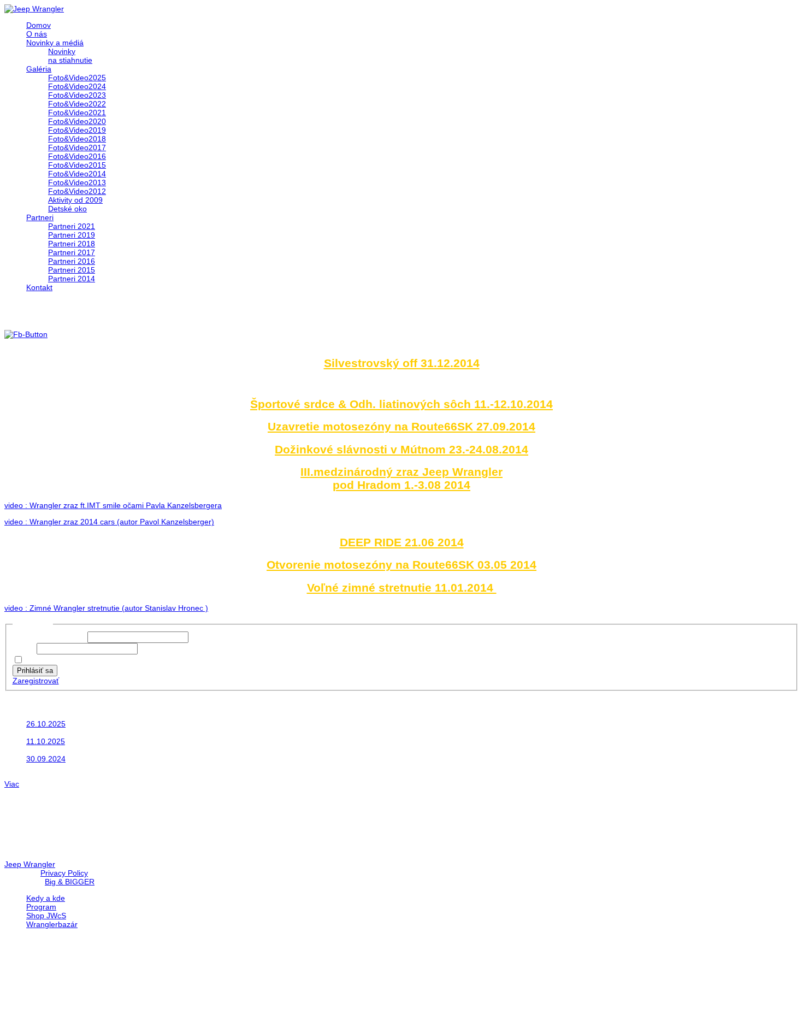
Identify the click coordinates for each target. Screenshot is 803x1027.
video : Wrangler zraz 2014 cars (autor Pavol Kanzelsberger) (109, 521)
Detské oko (67, 208)
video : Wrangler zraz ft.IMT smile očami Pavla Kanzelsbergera (113, 505)
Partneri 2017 (71, 252)
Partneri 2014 (71, 278)
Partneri (40, 217)
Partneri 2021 (71, 226)
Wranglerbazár (52, 924)
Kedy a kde (45, 898)
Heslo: (25, 648)
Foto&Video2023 (77, 95)
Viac (11, 784)
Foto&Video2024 (77, 86)
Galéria (38, 68)
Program (41, 906)
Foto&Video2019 (77, 130)
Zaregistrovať (36, 680)
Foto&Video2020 (77, 121)
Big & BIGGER (70, 881)
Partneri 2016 (71, 261)
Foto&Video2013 (77, 182)
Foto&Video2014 (77, 173)
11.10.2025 (45, 741)
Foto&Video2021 (77, 112)
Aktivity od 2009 (75, 200)
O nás (36, 33)
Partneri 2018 (71, 243)
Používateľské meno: (50, 637)
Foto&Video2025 (77, 77)
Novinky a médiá (55, 42)
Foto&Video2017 (77, 147)
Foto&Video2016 (77, 156)
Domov (38, 25)
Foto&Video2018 (77, 138)
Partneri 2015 (71, 269)
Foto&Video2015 (77, 165)
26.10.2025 (46, 723)
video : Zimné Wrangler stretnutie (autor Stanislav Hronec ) (106, 608)
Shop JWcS (46, 915)
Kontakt (39, 287)
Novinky (61, 51)
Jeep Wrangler (29, 864)
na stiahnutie (70, 60)
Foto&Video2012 (77, 191)
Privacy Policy (64, 873)
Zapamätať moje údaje (65, 660)
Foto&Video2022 (77, 103)
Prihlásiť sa (35, 670)
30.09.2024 (46, 758)
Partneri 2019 (71, 235)
